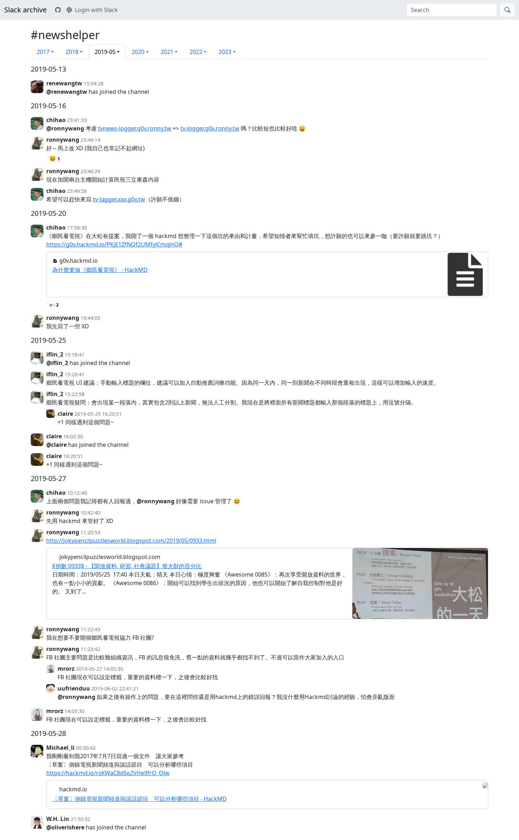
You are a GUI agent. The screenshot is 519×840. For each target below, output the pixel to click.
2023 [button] (225, 52)
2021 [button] (167, 52)
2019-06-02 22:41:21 (115, 688)
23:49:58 (77, 191)
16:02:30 (73, 436)
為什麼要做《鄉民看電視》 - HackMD (100, 270)
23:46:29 (90, 171)
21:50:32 (80, 819)
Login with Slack (96, 10)
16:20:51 (73, 456)
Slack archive (25, 9)
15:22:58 (74, 394)
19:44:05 (90, 318)
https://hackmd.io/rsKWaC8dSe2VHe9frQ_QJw (107, 773)
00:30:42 (86, 747)
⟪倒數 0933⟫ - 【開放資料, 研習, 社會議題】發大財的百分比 (127, 566)
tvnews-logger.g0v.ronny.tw (134, 128)
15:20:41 (74, 374)
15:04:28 (93, 83)
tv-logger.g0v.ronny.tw (209, 128)
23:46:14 (90, 139)
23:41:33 (77, 120)
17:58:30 (77, 227)
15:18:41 (74, 354)
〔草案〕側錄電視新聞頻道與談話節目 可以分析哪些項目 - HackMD (139, 799)
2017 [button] (43, 52)
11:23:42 (90, 649)
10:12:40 (77, 492)
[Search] (507, 10)
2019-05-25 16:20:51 (98, 413)
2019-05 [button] (105, 52)
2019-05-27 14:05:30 (99, 668)
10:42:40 (90, 512)
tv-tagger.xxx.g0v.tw (119, 199)
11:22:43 (90, 629)
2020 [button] (138, 52)
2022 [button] (196, 52)
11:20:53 (90, 532)
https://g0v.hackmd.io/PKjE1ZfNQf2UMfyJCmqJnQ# (114, 244)
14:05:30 (74, 711)
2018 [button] (72, 52)
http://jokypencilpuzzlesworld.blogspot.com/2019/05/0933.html (131, 540)
